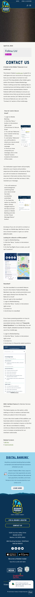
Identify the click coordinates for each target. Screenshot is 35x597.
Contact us (17, 526)
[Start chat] (30, 592)
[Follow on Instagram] (19, 548)
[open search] (27, 5)
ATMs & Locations (27, 1)
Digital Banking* (17, 457)
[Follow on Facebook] (12, 548)
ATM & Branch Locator (17, 520)
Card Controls (9, 445)
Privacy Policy (8, 584)
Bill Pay (6, 442)
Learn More (17, 488)
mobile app (19, 73)
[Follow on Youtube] (22, 548)
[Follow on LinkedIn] (16, 548)
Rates (17, 1)
